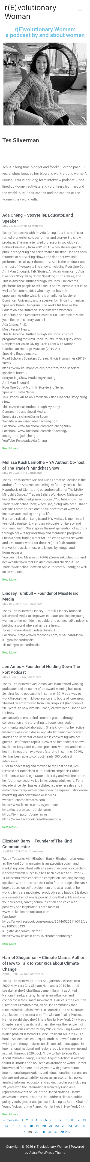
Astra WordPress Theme (47, 1152)
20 (44, 1126)
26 (83, 1126)
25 (76, 1126)
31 (49, 1132)
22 (57, 1126)
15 (12, 1126)
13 (84, 1120)
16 (19, 1126)
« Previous (11, 1120)
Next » (65, 1132)
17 (25, 1126)
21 (50, 1126)
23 (63, 1126)
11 (72, 1120)
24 (70, 1126)
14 (6, 1126)
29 (37, 1132)
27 (23, 1132)
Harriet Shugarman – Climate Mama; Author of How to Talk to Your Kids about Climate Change (43, 963)
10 (66, 1120)
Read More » (10, 448)
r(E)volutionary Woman (31, 12)
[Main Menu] (80, 12)
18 (31, 1126)
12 (78, 1120)
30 (43, 1132)
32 (55, 1132)
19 (37, 1126)
